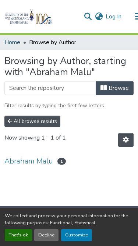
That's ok (18, 235)
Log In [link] (113, 17)
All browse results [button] (34, 121)
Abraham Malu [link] (28, 161)
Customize (76, 235)
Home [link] (12, 42)
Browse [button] (118, 88)
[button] (41, 16)
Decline (46, 235)
